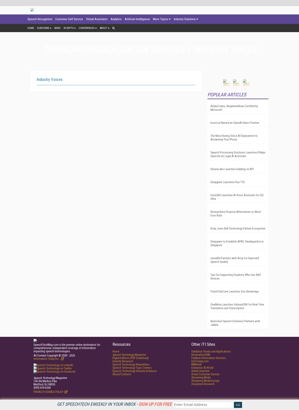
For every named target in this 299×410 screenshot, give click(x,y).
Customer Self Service (69, 19)
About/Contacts (121, 374)
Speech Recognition (39, 19)
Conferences (87, 27)
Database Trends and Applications (211, 351)
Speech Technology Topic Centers (132, 367)
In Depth (69, 27)
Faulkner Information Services (208, 358)
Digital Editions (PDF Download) (130, 358)
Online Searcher (200, 371)
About (103, 27)
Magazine (129, 354)
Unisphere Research (203, 384)
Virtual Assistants (97, 19)
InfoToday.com (200, 361)
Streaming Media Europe (205, 380)
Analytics (116, 19)
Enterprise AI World (202, 367)
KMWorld (196, 364)
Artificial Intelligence (137, 19)
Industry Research (122, 361)
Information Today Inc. (47, 358)
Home (30, 27)
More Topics (160, 19)
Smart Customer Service (205, 374)
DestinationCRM (200, 354)
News (57, 27)
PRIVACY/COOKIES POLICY (48, 392)
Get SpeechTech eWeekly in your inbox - (114, 404)
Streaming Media (201, 377)
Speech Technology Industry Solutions (134, 371)
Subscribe (43, 27)
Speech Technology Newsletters (131, 364)
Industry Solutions (185, 19)
